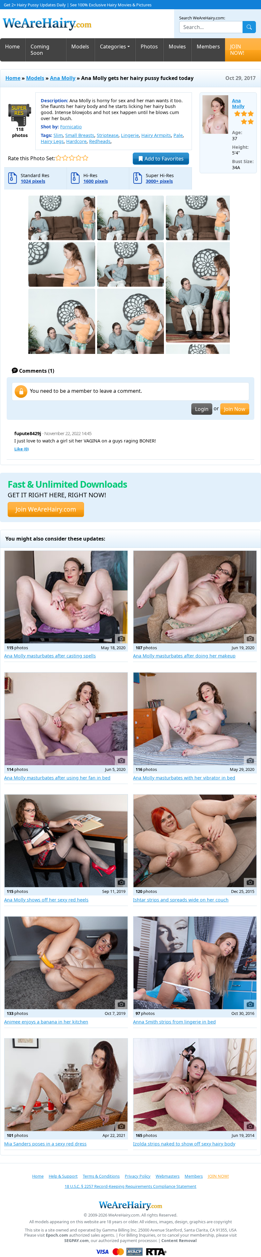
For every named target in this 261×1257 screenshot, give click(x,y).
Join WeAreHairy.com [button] (46, 509)
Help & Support (63, 1176)
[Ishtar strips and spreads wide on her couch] (195, 840)
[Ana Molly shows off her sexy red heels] (66, 840)
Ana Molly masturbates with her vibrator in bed (184, 778)
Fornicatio (71, 127)
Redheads (99, 141)
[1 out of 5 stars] (58, 158)
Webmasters (168, 1176)
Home (12, 46)
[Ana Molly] (215, 114)
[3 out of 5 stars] (71, 158)
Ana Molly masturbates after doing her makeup (184, 656)
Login (201, 409)
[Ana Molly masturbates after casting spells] (66, 597)
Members (208, 46)
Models (80, 46)
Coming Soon (40, 50)
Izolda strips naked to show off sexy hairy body (184, 1144)
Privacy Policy (138, 1176)
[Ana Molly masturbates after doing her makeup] (195, 597)
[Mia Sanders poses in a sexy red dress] (66, 1084)
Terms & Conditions (101, 1176)
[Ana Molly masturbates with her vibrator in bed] (195, 718)
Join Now (234, 409)
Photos (149, 46)
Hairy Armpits (156, 135)
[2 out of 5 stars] (65, 158)
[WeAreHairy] (130, 1205)
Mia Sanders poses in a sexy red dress (45, 1144)
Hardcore (76, 141)
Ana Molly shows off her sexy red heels (46, 900)
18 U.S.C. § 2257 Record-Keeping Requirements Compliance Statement (130, 1186)
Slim (58, 135)
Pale (178, 135)
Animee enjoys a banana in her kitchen (46, 1022)
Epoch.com (57, 1235)
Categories (113, 46)
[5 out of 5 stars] (85, 158)
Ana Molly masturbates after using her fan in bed (57, 778)
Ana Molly (62, 78)
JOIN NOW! (237, 50)
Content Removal (179, 1240)
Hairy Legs (52, 141)
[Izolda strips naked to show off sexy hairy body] (195, 1084)
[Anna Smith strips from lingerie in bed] (195, 962)
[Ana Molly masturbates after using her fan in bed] (66, 718)
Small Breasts (79, 135)
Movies (177, 46)
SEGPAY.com (76, 1240)
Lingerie (130, 135)
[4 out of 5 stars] (78, 158)
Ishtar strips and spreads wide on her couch (181, 900)
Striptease (107, 135)
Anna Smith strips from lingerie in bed (174, 1022)
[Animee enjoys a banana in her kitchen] (66, 962)
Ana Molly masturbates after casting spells (50, 656)
